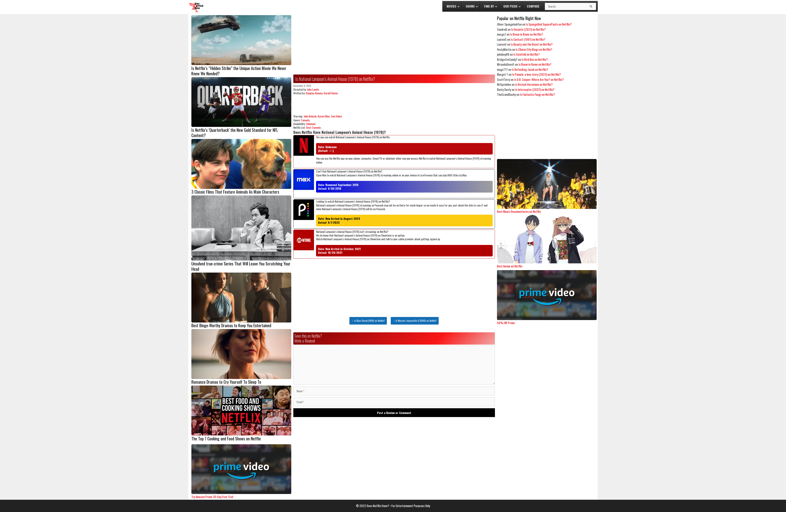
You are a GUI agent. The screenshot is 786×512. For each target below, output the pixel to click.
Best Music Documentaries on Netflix (519, 211)
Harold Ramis (331, 93)
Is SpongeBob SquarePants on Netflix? (549, 24)
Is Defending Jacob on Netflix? (530, 69)
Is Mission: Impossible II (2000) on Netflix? (416, 320)
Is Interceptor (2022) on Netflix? (534, 89)
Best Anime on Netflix (509, 266)
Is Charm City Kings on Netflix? (534, 49)
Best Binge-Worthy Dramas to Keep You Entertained (231, 325)
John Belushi (310, 116)
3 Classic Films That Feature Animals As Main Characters (235, 191)
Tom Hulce (336, 116)
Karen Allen (324, 116)
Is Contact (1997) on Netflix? (528, 39)
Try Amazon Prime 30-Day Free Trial (212, 496)
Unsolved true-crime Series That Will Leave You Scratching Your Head (240, 266)
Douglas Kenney (314, 93)
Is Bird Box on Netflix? (535, 59)
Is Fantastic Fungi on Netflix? (537, 94)
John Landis (313, 89)
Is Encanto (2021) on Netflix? (528, 29)
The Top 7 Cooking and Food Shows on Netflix (226, 438)
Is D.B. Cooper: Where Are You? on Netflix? (539, 79)
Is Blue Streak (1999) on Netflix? (369, 320)
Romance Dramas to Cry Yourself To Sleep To (226, 382)
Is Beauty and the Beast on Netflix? (532, 44)
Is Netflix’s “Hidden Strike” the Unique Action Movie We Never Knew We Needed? (238, 70)
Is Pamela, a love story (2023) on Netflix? (536, 74)
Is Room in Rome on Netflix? (526, 34)
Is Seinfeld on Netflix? (526, 54)
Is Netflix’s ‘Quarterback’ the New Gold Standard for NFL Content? (234, 132)
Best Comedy (313, 127)
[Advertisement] (394, 43)
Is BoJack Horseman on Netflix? (534, 84)
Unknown (310, 124)
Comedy (305, 120)
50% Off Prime (506, 322)
